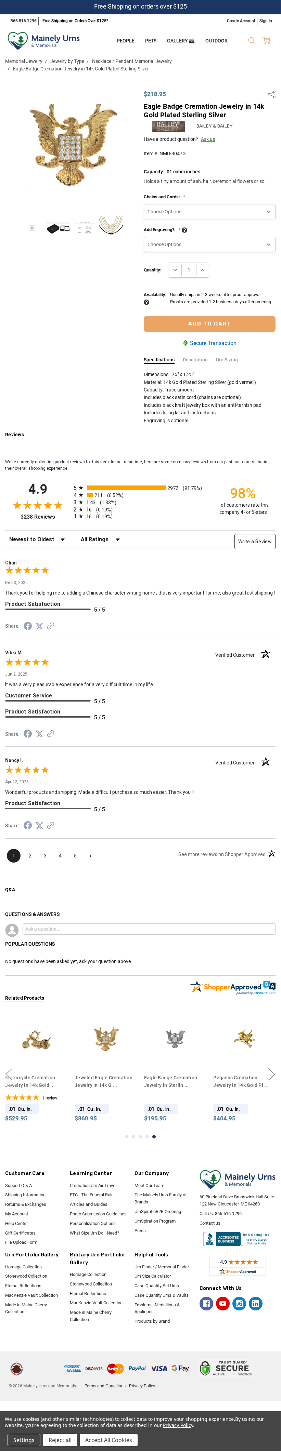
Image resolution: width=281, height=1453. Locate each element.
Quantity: (153, 269)
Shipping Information (25, 1194)
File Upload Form (21, 1242)
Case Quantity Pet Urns (157, 1285)
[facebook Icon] (206, 1303)
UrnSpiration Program (155, 1221)
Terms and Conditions (105, 1386)
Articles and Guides (88, 1204)
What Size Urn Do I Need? (94, 1233)
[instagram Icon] (239, 1303)
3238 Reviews (45, 517)
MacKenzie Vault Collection (31, 1295)
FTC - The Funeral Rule (92, 1194)
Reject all (60, 1440)
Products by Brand (152, 1321)
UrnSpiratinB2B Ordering (158, 1211)
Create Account (241, 20)
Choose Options (38, 1057)
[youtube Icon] (223, 1303)
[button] (45, 1368)
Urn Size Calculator (153, 1276)
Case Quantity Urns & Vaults (162, 1295)
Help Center (16, 1223)
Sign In (265, 20)
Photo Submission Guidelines (98, 1213)
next (272, 1074)
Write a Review (255, 541)
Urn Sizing (227, 359)
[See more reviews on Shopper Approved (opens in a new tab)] (50, 627)
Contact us (210, 1223)
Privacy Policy (142, 1386)
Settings (24, 1440)
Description (195, 359)
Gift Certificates (20, 1233)
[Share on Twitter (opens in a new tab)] (39, 626)
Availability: (155, 294)
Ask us (208, 139)
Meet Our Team (149, 1185)
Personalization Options (93, 1223)
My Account (16, 1213)
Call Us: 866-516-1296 (221, 1213)
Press (140, 1230)
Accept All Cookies (108, 1440)
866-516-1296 (24, 20)
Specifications (159, 359)
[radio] (140, 487)
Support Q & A (18, 1185)
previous (9, 1074)
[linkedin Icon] (256, 1303)
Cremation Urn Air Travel (93, 1185)
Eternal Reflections (23, 1285)
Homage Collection (23, 1266)
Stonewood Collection (26, 1276)
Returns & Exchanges (25, 1204)
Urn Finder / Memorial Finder (162, 1266)
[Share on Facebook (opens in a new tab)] (28, 627)
